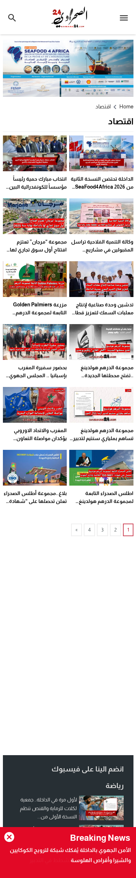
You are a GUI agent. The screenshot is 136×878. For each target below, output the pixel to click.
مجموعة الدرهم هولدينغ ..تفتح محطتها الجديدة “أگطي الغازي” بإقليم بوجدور (102, 376)
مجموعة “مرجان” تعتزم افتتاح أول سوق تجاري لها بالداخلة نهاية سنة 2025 (38, 250)
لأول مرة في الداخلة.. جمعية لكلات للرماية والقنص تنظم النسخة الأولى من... (48, 808)
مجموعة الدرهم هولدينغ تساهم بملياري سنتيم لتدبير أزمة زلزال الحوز (103, 438)
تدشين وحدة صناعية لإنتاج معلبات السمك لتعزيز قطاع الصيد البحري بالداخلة (102, 313)
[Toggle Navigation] (126, 17)
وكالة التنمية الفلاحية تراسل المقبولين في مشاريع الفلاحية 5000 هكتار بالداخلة (102, 250)
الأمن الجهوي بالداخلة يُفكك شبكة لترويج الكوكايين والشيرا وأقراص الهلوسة (70, 855)
